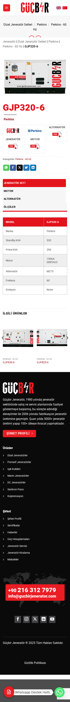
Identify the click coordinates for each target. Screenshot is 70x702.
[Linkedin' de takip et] (43, 619)
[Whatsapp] (60, 692)
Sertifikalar (13, 525)
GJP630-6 (9, 362)
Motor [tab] (8, 190)
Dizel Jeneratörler (17, 455)
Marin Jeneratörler (18, 475)
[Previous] (3, 345)
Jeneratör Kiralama (18, 552)
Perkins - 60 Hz (12, 46)
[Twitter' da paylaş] (26, 168)
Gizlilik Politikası (35, 663)
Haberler (12, 532)
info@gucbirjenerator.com (32, 596)
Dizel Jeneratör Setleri (18, 24)
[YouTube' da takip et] (52, 619)
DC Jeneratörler (16, 482)
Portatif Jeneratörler (19, 462)
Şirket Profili (14, 518)
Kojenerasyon (15, 496)
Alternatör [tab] (12, 198)
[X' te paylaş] (20, 168)
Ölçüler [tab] (9, 206)
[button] (6, 7)
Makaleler (13, 559)
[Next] (67, 345)
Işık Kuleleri (13, 469)
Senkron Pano (15, 489)
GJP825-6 (43, 362)
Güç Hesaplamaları (18, 539)
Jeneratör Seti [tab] (14, 182)
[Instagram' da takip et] (26, 619)
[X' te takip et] (35, 619)
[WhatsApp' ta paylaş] (6, 168)
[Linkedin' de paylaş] (33, 168)
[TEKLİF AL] (9, 692)
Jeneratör (9, 41)
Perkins (42, 24)
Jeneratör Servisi (17, 545)
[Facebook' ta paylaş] (13, 168)
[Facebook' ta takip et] (18, 619)
